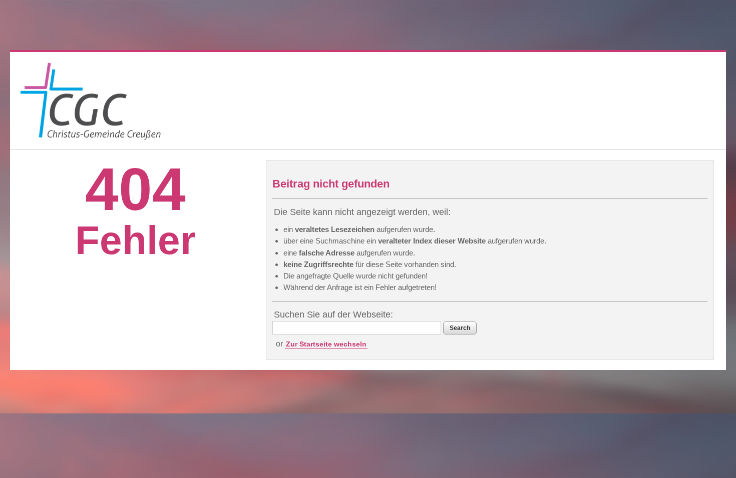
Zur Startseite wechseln (326, 344)
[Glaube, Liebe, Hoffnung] (90, 101)
